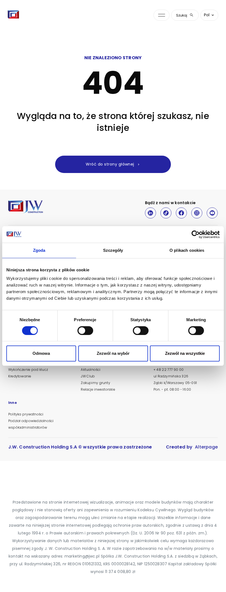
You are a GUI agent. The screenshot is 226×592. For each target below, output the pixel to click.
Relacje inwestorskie (98, 389)
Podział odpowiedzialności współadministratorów (30, 424)
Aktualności (90, 369)
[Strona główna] (13, 15)
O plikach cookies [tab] (187, 250)
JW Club (88, 376)
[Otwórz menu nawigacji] (162, 15)
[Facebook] (181, 212)
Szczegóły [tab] (113, 250)
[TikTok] (165, 212)
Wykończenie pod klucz (28, 369)
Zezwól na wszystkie (185, 353)
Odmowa (41, 353)
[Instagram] (196, 212)
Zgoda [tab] (39, 250)
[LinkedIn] (150, 212)
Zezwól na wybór (113, 353)
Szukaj (181, 15)
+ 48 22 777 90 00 (169, 369)
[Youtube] (212, 212)
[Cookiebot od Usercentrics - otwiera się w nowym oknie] (195, 234)
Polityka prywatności (25, 414)
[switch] (85, 330)
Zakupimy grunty (95, 382)
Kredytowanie (19, 376)
